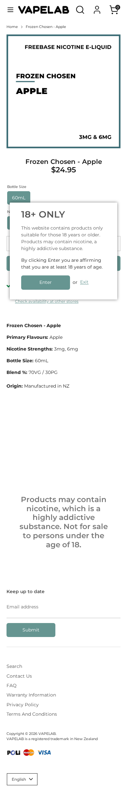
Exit (84, 282)
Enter (45, 282)
